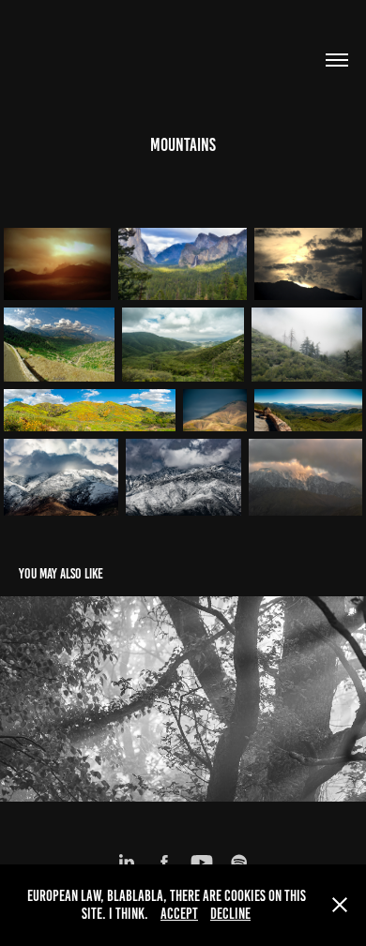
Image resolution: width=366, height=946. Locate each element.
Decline (230, 914)
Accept (179, 914)
